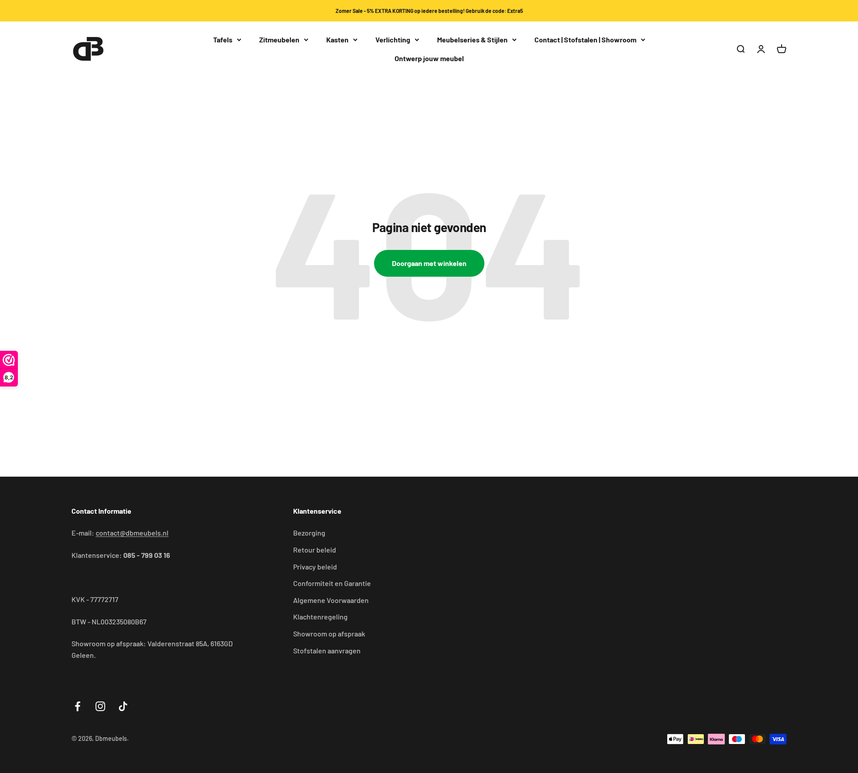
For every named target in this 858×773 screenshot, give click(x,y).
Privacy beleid (315, 566)
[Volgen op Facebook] (78, 706)
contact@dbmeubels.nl (132, 532)
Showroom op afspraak (329, 633)
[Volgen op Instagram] (100, 706)
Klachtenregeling (320, 616)
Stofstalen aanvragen (327, 650)
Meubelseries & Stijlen (472, 39)
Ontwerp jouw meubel (429, 58)
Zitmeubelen (279, 39)
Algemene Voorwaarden (331, 600)
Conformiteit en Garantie (332, 583)
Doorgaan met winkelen (429, 263)
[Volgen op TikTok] (123, 706)
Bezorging (309, 532)
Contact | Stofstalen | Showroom (585, 39)
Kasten (337, 39)
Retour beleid (314, 549)
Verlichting (392, 39)
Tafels (222, 39)
